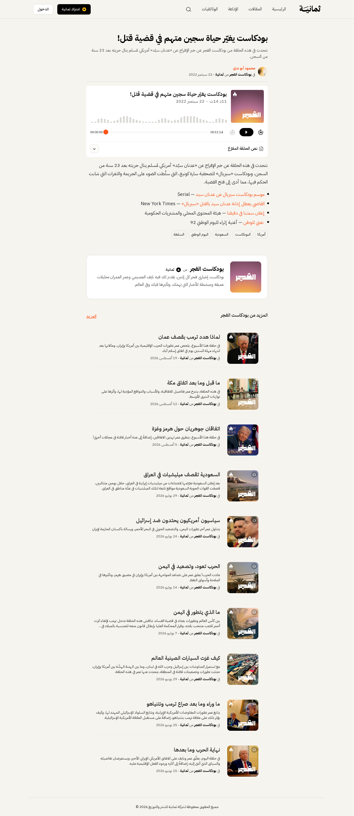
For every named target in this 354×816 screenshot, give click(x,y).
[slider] (106, 132)
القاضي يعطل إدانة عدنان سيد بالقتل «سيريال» (223, 203)
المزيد (91, 316)
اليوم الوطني (199, 234)
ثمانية (219, 74)
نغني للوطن (254, 222)
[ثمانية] (310, 9)
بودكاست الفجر (241, 74)
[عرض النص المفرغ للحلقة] (94, 149)
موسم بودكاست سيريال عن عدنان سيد (230, 194)
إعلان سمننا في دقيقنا (246, 212)
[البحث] (189, 9)
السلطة (179, 234)
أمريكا (261, 234)
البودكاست (243, 234)
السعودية (221, 234)
